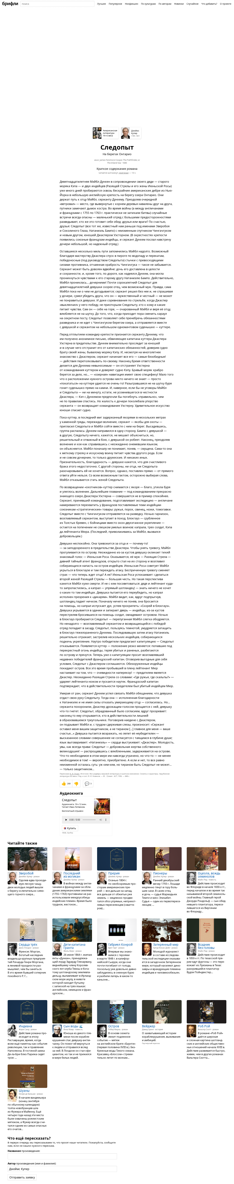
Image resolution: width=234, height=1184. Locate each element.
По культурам (148, 3)
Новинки (179, 3)
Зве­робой (26, 873)
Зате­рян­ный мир (165, 944)
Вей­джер (148, 1026)
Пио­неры (160, 873)
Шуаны (24, 1091)
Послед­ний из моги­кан (72, 875)
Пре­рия (114, 873)
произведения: (24, 1151)
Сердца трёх (28, 944)
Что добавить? (209, 3)
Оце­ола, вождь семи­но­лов (209, 875)
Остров (113, 1026)
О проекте (225, 3)
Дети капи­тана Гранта (74, 946)
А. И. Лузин (74, 774)
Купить (71, 828)
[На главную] (10, 4)
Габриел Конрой (120, 944)
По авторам (165, 3)
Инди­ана (25, 1026)
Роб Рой (204, 1026)
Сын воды (71, 1026)
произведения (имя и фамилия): (32, 1163)
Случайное (193, 3)
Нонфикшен (131, 3)
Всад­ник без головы (206, 946)
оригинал (124, 172)
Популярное (115, 3)
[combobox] (57, 4)
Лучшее (101, 3)
